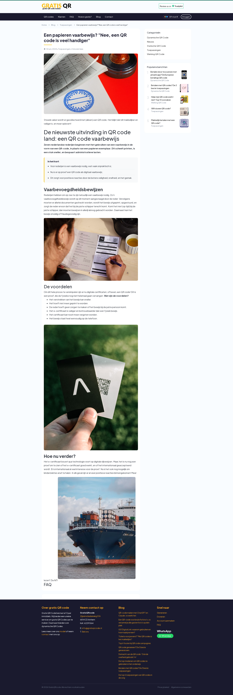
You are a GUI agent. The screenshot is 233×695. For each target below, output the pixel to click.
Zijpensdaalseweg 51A (90, 616)
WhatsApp (166, 636)
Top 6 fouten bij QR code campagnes (135, 643)
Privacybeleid (163, 687)
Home (44, 25)
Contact (109, 16)
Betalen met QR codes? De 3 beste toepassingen (164, 86)
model (62, 631)
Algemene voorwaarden (181, 687)
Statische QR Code (156, 46)
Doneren (161, 616)
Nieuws (150, 41)
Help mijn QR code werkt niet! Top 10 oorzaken (162, 98)
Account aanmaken (166, 620)
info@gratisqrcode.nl (92, 628)
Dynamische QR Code (157, 37)
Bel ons (85, 631)
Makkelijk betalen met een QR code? (163, 121)
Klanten (61, 16)
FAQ (72, 16)
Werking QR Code (155, 54)
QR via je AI (173, 17)
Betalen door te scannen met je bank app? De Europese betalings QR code (163, 75)
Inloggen (186, 17)
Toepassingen (66, 25)
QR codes (49, 16)
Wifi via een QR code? (161, 108)
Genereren (162, 612)
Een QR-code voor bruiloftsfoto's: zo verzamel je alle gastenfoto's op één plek (135, 623)
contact (45, 634)
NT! (56, 580)
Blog (98, 16)
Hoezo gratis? (85, 16)
